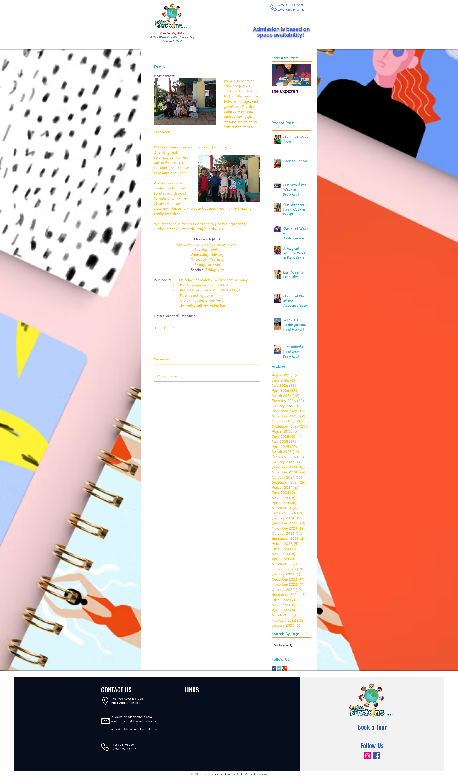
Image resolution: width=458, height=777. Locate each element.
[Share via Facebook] (155, 328)
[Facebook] (376, 755)
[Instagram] (367, 755)
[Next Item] (305, 75)
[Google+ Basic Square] (284, 668)
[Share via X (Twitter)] (164, 328)
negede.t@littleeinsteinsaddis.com (134, 729)
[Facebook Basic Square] (274, 668)
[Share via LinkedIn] (173, 328)
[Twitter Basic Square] (279, 668)
